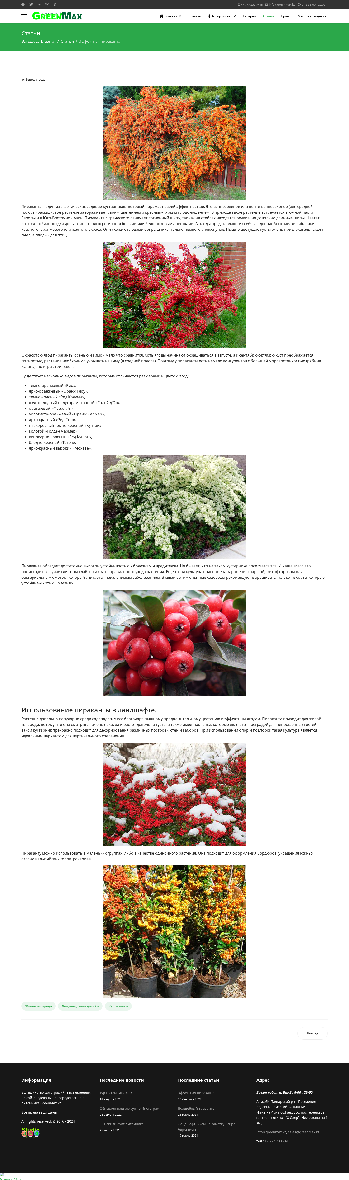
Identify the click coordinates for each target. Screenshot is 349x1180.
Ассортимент (221, 16)
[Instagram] (39, 4)
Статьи (268, 16)
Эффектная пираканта (196, 1096)
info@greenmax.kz (282, 5)
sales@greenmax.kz (304, 1132)
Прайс (286, 16)
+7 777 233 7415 (252, 5)
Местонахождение (312, 16)
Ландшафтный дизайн (80, 1006)
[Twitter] (31, 4)
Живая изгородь (38, 1006)
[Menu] (24, 16)
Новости (194, 16)
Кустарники (118, 1006)
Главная (170, 16)
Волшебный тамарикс (196, 1111)
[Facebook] (23, 4)
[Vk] (47, 4)
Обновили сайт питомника (122, 1127)
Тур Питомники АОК (116, 1096)
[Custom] (55, 4)
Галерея (249, 16)
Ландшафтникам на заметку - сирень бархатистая (208, 1129)
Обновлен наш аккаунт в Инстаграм (129, 1111)
